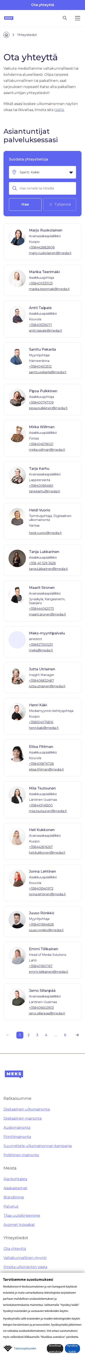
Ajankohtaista (15, 1179)
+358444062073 (41, 609)
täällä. (59, 110)
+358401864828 (41, 924)
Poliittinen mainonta (21, 1155)
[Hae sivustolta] (65, 18)
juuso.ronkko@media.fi (46, 930)
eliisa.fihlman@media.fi (46, 769)
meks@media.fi (41, 650)
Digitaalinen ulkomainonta (26, 1109)
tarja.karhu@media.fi (44, 491)
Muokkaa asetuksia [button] (55, 1348)
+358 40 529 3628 (42, 563)
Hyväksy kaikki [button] (72, 1348)
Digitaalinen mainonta (22, 1118)
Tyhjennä (62, 204)
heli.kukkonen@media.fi (47, 853)
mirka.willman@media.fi (47, 450)
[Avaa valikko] (78, 18)
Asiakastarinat (15, 1188)
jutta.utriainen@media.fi (47, 686)
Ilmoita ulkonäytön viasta (25, 1267)
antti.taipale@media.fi (45, 331)
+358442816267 (41, 847)
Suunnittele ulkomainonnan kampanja (37, 1146)
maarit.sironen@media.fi (47, 614)
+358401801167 (41, 966)
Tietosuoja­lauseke (25, 1348)
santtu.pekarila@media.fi (47, 372)
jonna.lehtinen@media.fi (47, 894)
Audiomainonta (16, 1127)
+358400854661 (41, 486)
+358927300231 (41, 645)
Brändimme (13, 1197)
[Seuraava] (77, 1035)
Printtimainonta (17, 1137)
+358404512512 (40, 366)
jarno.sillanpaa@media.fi (47, 1013)
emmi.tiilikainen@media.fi (48, 972)
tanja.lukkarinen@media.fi (48, 569)
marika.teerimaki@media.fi (49, 289)
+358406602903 (41, 1008)
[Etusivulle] (8, 18)
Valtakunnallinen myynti (24, 1258)
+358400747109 (41, 402)
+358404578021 (41, 444)
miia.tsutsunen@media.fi (48, 811)
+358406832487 (41, 681)
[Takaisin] (7, 1035)
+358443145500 (41, 805)
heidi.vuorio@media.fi (45, 533)
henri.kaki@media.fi (44, 728)
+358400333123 (41, 283)
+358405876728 (41, 764)
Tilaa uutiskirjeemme (21, 1215)
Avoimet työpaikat (19, 1225)
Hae (25, 204)
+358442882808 (42, 247)
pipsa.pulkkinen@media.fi (48, 408)
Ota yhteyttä (42, 5)
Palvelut (11, 1206)
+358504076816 (41, 722)
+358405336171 (40, 325)
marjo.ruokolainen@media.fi (50, 253)
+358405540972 (41, 889)
